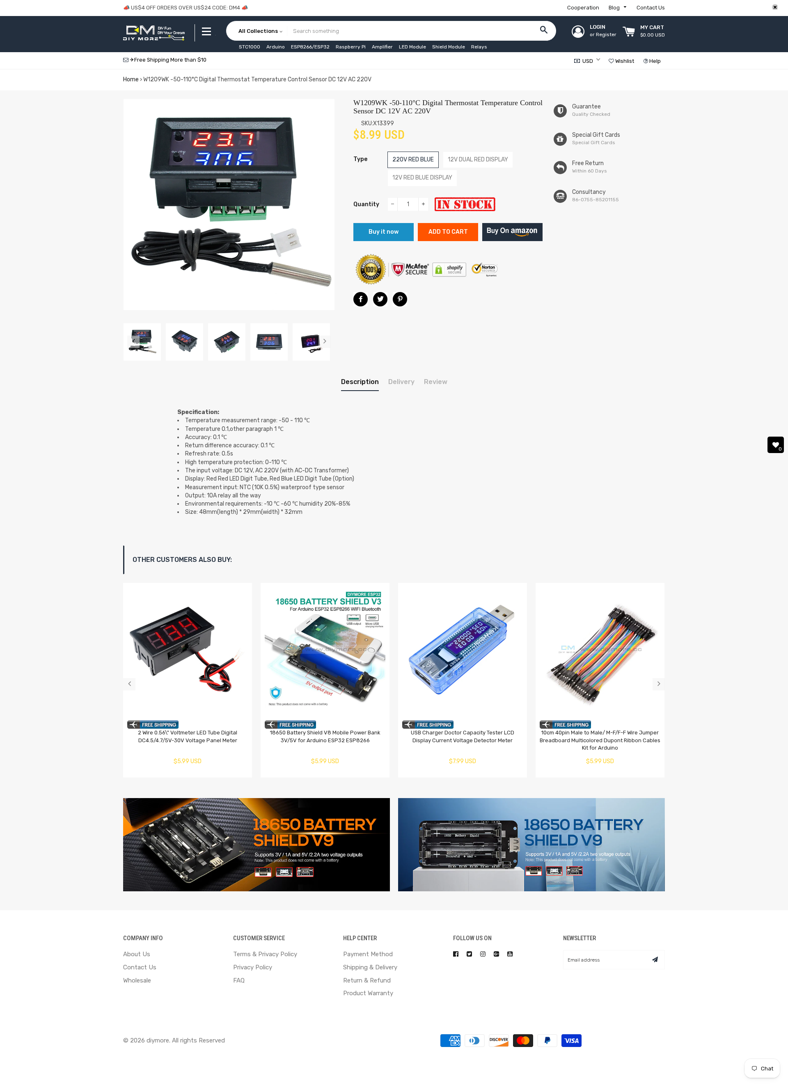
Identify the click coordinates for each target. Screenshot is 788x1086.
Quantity (366, 204)
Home (131, 79)
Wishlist (624, 61)
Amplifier (382, 47)
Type (360, 159)
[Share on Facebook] (360, 299)
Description (360, 382)
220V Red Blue (413, 159)
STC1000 (249, 47)
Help (654, 61)
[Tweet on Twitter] (380, 299)
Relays (479, 47)
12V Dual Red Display (478, 159)
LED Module (412, 47)
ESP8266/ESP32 (310, 47)
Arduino (275, 47)
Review (435, 382)
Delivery (401, 382)
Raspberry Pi (351, 47)
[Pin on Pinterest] (400, 299)
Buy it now (384, 231)
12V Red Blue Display (422, 177)
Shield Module (448, 47)
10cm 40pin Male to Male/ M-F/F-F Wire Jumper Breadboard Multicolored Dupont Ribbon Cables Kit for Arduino (600, 740)
